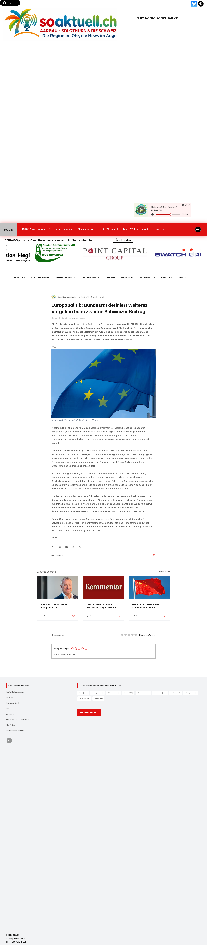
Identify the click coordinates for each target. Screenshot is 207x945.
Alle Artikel (19, 277)
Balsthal (85, 698)
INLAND (111, 277)
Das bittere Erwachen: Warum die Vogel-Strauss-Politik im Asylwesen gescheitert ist (102, 606)
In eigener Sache (13, 703)
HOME (8, 229)
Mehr (180, 277)
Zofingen (98, 693)
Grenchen (144, 693)
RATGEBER (166, 277)
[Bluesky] (194, 4)
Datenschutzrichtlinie (15, 730)
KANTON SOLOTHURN (65, 277)
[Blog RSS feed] (9, 741)
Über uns (10, 697)
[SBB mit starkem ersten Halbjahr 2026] (57, 587)
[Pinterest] (201, 4)
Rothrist (99, 698)
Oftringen (191, 693)
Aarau (129, 693)
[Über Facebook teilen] (52, 546)
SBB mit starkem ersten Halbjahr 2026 (54, 606)
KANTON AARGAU (40, 277)
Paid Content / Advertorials (17, 719)
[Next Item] (193, 253)
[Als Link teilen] (73, 546)
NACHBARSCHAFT (92, 277)
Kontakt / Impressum (15, 692)
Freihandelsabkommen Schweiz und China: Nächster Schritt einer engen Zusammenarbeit (149, 606)
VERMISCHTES (147, 277)
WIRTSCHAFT (128, 277)
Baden (176, 693)
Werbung (10, 714)
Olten (84, 693)
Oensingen (161, 693)
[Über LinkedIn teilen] (66, 546)
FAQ (8, 708)
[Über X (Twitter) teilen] (59, 546)
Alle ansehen (164, 571)
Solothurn (114, 693)
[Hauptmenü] (198, 229)
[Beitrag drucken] (80, 546)
